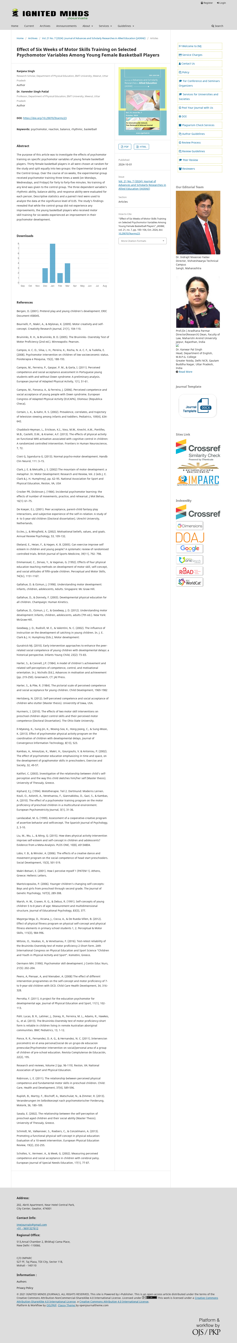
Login (222, 2)
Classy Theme (67, 1305)
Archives (45, 26)
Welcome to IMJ (191, 46)
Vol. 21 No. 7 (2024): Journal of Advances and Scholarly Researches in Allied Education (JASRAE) (94, 38)
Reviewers (188, 168)
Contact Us (188, 63)
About (87, 26)
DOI (184, 116)
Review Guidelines (193, 151)
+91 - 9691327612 (27, 1228)
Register (208, 2)
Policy (185, 72)
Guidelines (125, 26)
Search (218, 26)
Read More (185, 371)
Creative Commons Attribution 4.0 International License (113, 1301)
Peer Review (190, 160)
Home (14, 26)
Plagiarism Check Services (198, 125)
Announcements (66, 26)
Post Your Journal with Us (197, 107)
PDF (126, 146)
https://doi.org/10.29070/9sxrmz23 (45, 118)
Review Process (191, 142)
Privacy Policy (25, 1288)
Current (29, 26)
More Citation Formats (133, 241)
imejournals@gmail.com (32, 1224)
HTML (142, 146)
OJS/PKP (51, 1305)
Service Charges (192, 55)
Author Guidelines (193, 134)
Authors (21, 1281)
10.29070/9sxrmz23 (129, 233)
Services (104, 26)
